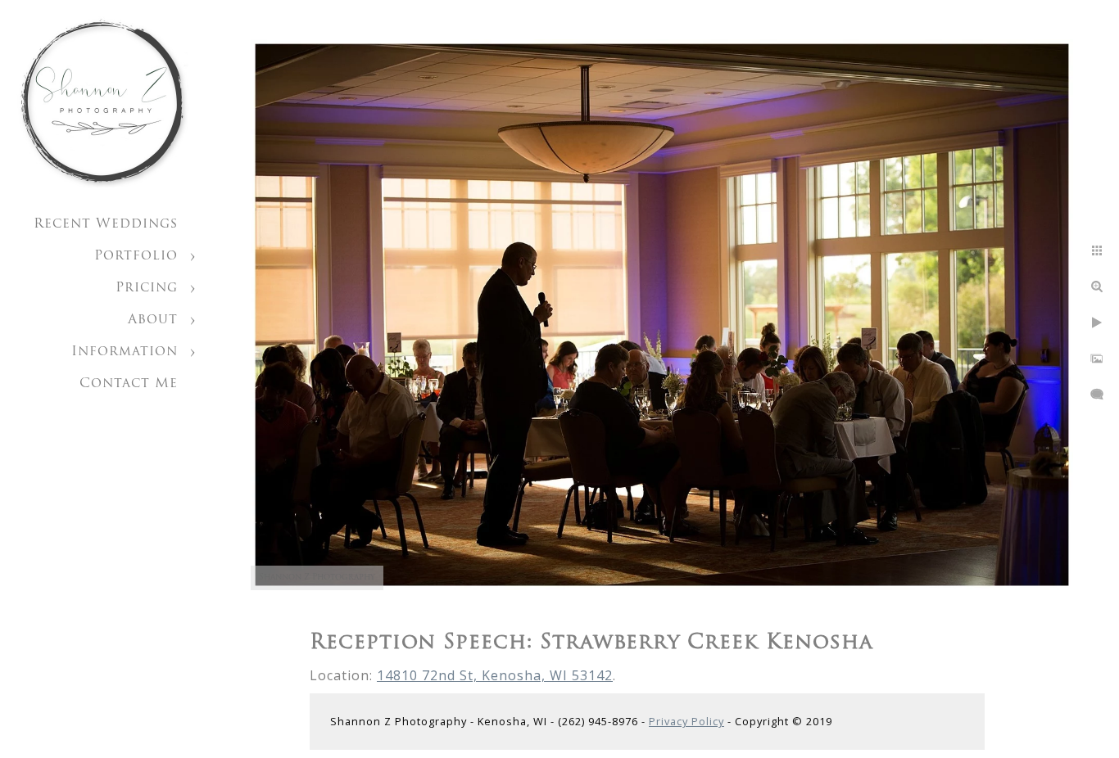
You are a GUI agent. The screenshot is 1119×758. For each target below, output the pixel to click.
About (153, 320)
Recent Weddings (106, 224)
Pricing (147, 288)
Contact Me (128, 383)
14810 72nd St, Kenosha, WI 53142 (495, 675)
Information (124, 352)
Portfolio (136, 256)
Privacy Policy (686, 721)
